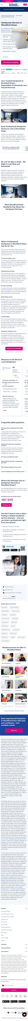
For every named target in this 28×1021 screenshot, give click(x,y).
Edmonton (4, 633)
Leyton (13, 626)
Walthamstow (5, 611)
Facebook (3, 996)
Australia (13, 1012)
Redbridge (15, 618)
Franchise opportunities (6, 929)
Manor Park (13, 633)
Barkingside (5, 626)
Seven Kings (21, 637)
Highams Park (15, 611)
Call (25, 4)
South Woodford (14, 607)
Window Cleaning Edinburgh (8, 880)
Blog (2, 935)
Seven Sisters (5, 641)
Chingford (4, 614)
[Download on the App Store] (6, 550)
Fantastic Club (4, 919)
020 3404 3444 (9, 589)
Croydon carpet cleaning (18, 889)
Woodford (4, 607)
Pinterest (11, 996)
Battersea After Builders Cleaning (13, 878)
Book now (14, 730)
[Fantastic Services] (14, 4)
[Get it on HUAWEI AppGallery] (22, 1001)
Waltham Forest (6, 629)
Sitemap (3, 940)
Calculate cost (6, 505)
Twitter (7, 996)
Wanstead (12, 614)
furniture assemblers (6, 290)
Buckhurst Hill (5, 618)
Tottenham (4, 637)
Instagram (20, 996)
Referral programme (5, 927)
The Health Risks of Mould (7, 914)
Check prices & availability (14, 348)
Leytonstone (5, 622)
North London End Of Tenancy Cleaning (13, 840)
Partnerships (4, 932)
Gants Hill (14, 622)
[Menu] (2, 4)
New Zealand (20, 1012)
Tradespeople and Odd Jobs (8, 15)
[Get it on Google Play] (14, 550)
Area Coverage (4, 937)
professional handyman (9, 260)
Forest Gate (16, 629)
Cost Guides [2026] (5, 911)
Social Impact (4, 924)
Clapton (13, 637)
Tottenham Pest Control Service (17, 839)
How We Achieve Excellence (7, 916)
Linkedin (25, 996)
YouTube (16, 996)
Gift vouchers (4, 922)
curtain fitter (11, 326)
